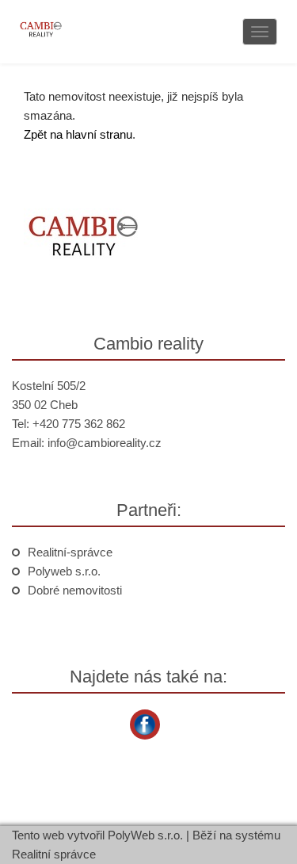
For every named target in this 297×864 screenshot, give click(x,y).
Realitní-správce (70, 552)
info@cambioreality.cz (105, 442)
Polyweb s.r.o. (64, 571)
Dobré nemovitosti (75, 590)
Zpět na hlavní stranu (78, 134)
